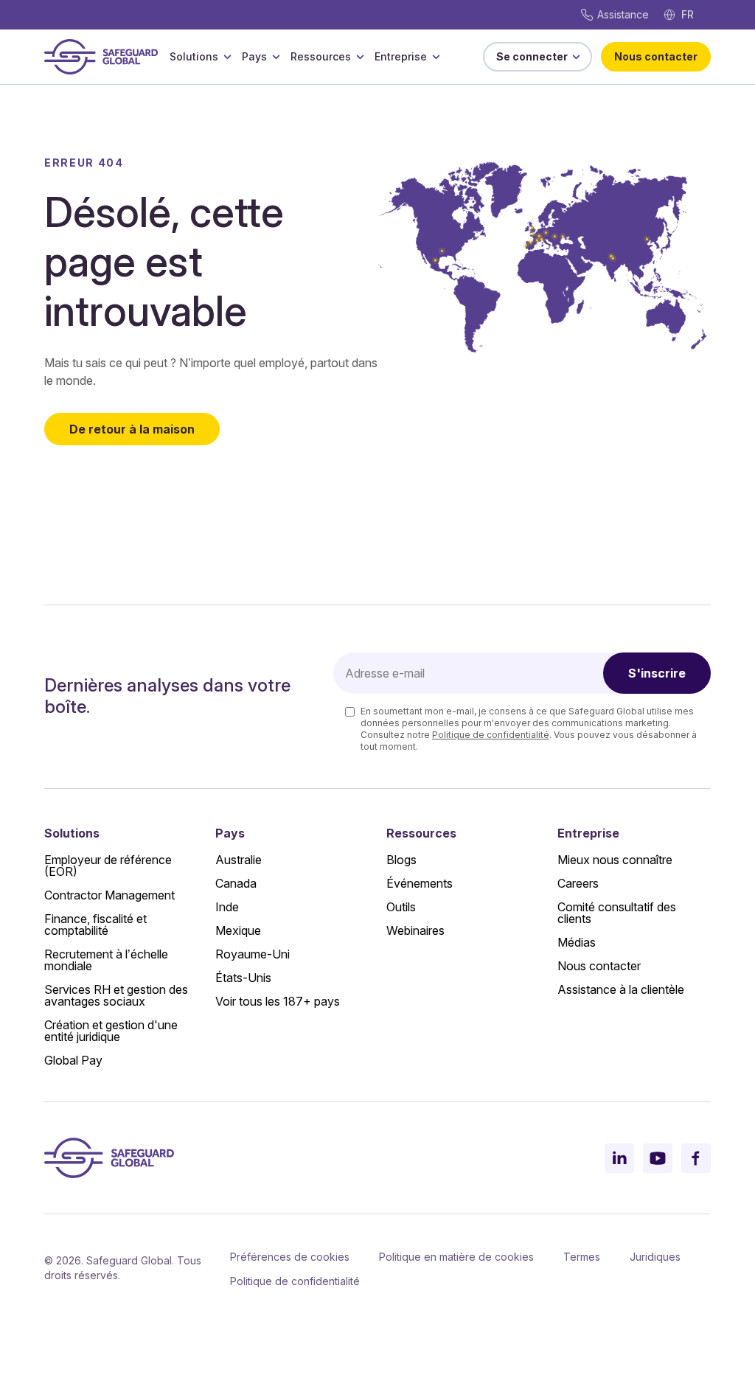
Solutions (194, 56)
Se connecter (532, 56)
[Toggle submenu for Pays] (276, 57)
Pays (254, 56)
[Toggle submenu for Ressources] (360, 57)
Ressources (320, 56)
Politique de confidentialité (490, 734)
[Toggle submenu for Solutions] (227, 57)
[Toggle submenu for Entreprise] (436, 57)
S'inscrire (657, 673)
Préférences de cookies (289, 1256)
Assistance (623, 14)
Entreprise (401, 56)
